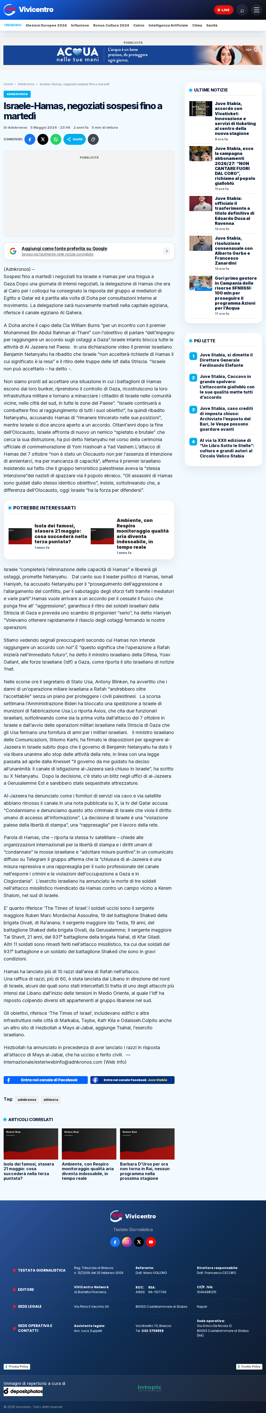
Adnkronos (26, 84)
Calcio (138, 25)
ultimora (51, 1100)
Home (8, 84)
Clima (197, 25)
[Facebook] (115, 1242)
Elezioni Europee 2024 (46, 25)
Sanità (211, 25)
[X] (139, 1242)
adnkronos (27, 1100)
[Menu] (256, 10)
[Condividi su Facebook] (29, 139)
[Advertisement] (89, 196)
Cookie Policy (250, 1366)
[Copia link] (93, 139)
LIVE (226, 10)
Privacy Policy (18, 1366)
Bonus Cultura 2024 (111, 25)
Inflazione (80, 25)
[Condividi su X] (42, 139)
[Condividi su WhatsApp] (55, 139)
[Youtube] (151, 1242)
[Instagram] (127, 1242)
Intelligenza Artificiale (168, 25)
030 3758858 (153, 1331)
